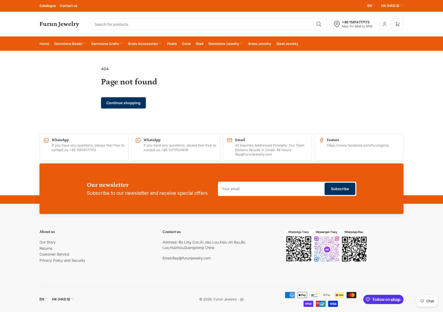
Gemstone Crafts (105, 44)
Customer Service (54, 254)
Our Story (47, 242)
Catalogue (47, 6)
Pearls (172, 44)
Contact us (68, 6)
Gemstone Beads (68, 44)
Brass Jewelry (259, 44)
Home (44, 44)
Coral (186, 44)
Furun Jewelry (225, 299)
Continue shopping (123, 103)
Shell (199, 44)
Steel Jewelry (287, 44)
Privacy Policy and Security (62, 260)
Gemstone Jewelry (223, 44)
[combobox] (208, 24)
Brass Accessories (143, 44)
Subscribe (340, 189)
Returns (45, 248)
